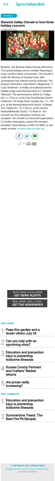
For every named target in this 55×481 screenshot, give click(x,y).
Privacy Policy (42, 469)
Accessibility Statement (27, 471)
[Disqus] (27, 182)
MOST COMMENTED (10, 394)
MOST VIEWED (7, 323)
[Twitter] (27, 136)
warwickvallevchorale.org (30, 128)
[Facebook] (19, 136)
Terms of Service (29, 469)
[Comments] (35, 136)
